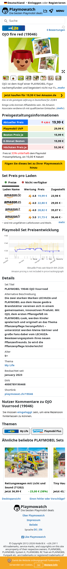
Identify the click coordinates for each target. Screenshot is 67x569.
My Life (9, 365)
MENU (60, 10)
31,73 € (42, 217)
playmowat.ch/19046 (19, 394)
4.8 (34, 195)
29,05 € (56, 203)
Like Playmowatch (35, 536)
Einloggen (34, 2)
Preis (41, 189)
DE (35, 529)
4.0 (34, 203)
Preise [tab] (12, 182)
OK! (38, 565)
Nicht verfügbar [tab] (36, 182)
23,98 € (56, 195)
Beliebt (33, 524)
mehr (61, 87)
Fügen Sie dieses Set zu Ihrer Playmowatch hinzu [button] (33, 165)
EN (40, 529)
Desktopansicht (11, 498)
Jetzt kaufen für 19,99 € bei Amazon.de (33, 95)
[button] (63, 71)
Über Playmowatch (34, 515)
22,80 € (42, 203)
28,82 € (42, 210)
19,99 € (42, 195)
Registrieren (57, 2)
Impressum (33, 520)
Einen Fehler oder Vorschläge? (47, 498)
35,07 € (56, 210)
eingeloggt (24, 412)
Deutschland (16, 2)
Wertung (30, 189)
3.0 (34, 217)
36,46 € (56, 217)
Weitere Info (51, 564)
